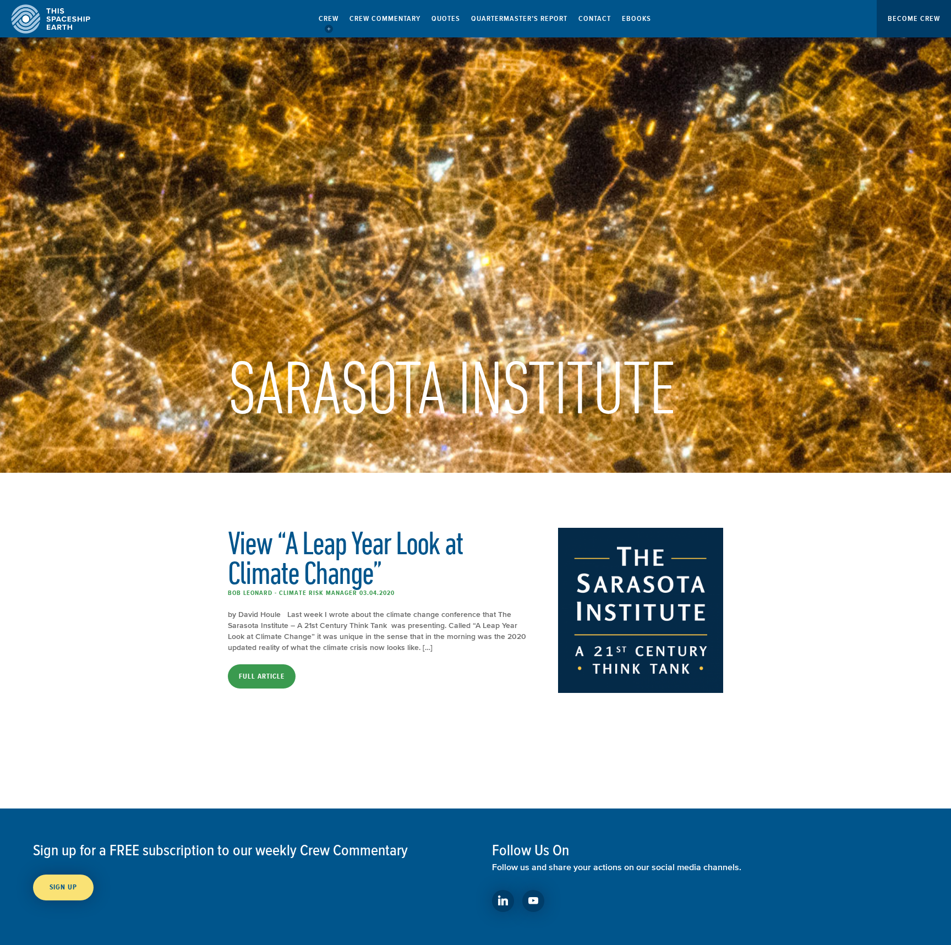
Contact (594, 18)
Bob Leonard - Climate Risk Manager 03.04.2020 (311, 593)
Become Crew (914, 18)
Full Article (262, 676)
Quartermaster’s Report (519, 18)
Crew (328, 18)
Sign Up (63, 887)
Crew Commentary (384, 18)
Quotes (445, 18)
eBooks (636, 18)
